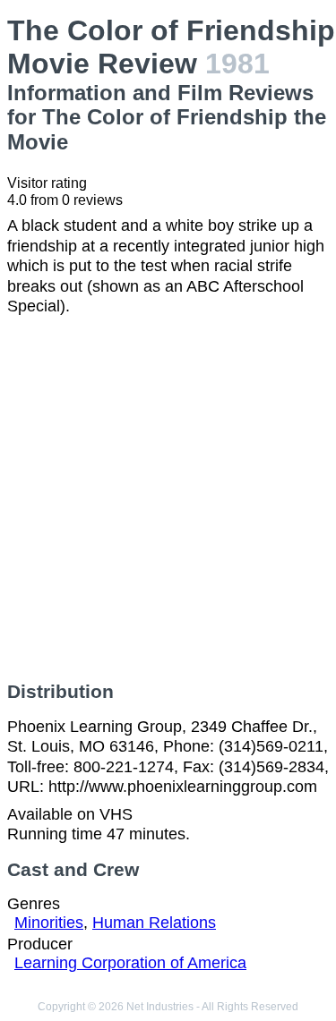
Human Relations (154, 923)
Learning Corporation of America (130, 963)
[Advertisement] (168, 499)
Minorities (48, 923)
